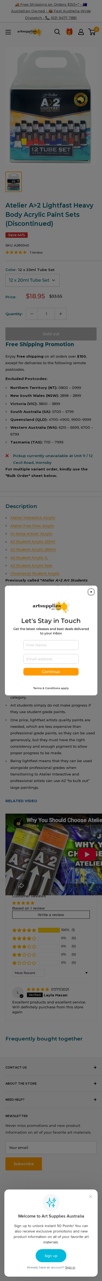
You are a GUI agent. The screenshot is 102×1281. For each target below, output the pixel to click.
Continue (51, 671)
